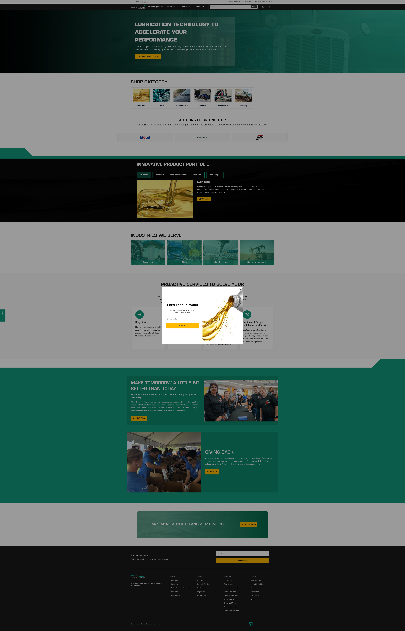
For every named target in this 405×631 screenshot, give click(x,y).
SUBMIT (182, 326)
